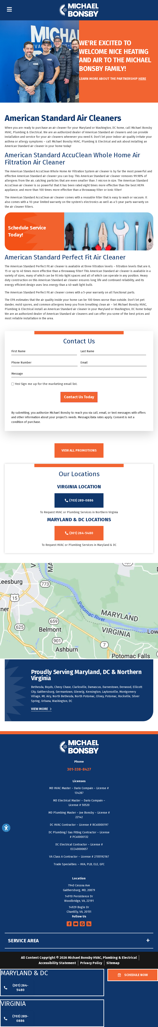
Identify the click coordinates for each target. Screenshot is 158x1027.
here (142, 79)
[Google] (82, 923)
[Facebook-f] (69, 923)
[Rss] (88, 923)
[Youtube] (75, 923)
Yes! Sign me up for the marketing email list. (46, 384)
